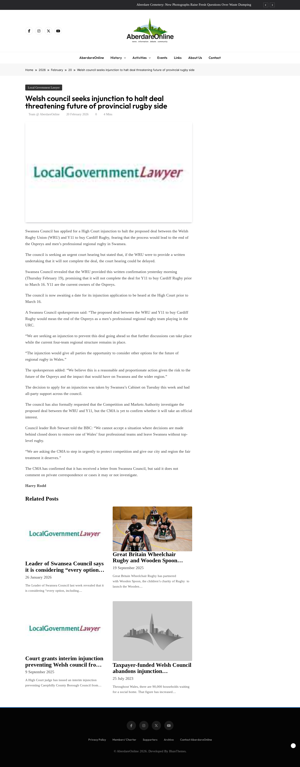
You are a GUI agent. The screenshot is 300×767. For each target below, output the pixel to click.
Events (162, 58)
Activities (139, 58)
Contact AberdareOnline (196, 739)
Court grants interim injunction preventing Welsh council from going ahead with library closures (64, 667)
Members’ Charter (124, 739)
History (116, 58)
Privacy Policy (97, 739)
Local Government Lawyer (44, 87)
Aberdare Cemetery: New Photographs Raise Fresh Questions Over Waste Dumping (194, 4)
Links (178, 58)
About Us (195, 58)
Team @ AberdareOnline (44, 114)
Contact (215, 58)
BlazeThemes (177, 751)
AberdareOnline (91, 58)
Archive (169, 739)
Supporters (150, 739)
